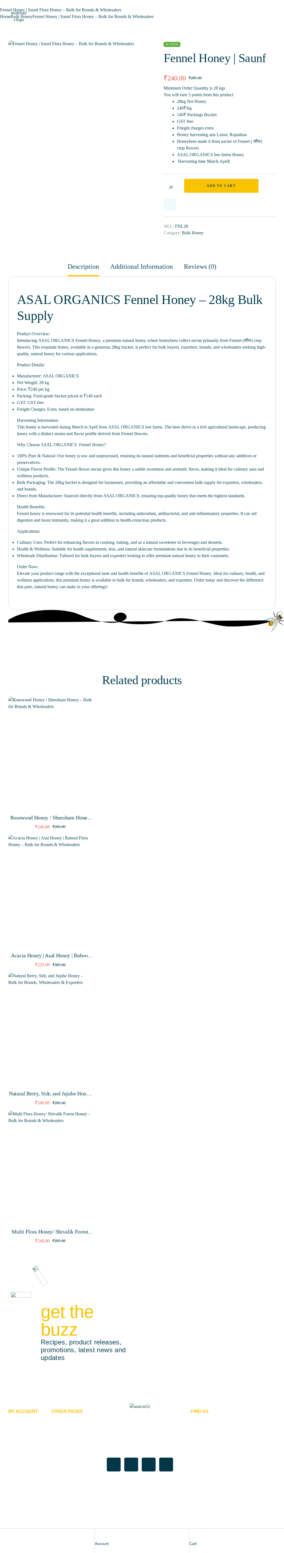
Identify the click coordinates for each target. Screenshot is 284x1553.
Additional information (141, 266)
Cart (193, 1543)
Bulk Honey (193, 232)
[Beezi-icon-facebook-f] (114, 1464)
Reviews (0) (200, 266)
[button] (132, 48)
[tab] (86, 269)
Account (101, 1543)
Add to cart (221, 186)
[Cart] (192, 1536)
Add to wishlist (170, 205)
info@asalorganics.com (216, 1487)
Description (83, 266)
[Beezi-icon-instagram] (166, 1464)
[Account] (98, 1536)
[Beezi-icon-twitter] (131, 1464)
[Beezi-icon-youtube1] (149, 1464)
